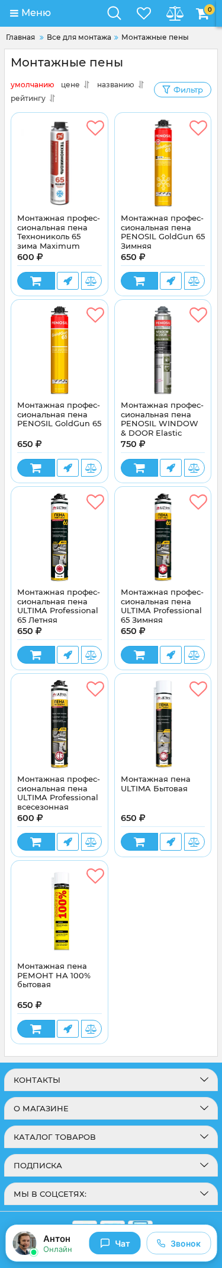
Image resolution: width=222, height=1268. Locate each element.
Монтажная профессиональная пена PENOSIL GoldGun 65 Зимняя (163, 232)
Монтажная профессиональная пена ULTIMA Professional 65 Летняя (58, 606)
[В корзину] (36, 281)
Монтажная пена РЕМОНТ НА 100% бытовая (54, 975)
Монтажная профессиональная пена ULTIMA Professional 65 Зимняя (162, 606)
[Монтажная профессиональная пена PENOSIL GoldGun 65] (59, 350)
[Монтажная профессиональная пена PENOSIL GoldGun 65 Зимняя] (163, 163)
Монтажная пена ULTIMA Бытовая (156, 784)
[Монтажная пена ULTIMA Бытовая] (163, 724)
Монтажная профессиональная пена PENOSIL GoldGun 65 (59, 414)
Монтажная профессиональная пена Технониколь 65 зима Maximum (58, 232)
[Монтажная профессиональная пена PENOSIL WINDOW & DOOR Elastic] (163, 350)
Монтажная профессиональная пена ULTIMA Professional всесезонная (58, 793)
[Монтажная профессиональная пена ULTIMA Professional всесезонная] (59, 724)
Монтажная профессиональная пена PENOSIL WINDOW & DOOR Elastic (162, 419)
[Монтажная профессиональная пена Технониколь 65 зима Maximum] (59, 163)
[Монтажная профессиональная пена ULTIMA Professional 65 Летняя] (59, 537)
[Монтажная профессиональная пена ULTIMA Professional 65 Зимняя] (163, 537)
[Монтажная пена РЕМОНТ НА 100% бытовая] (59, 911)
